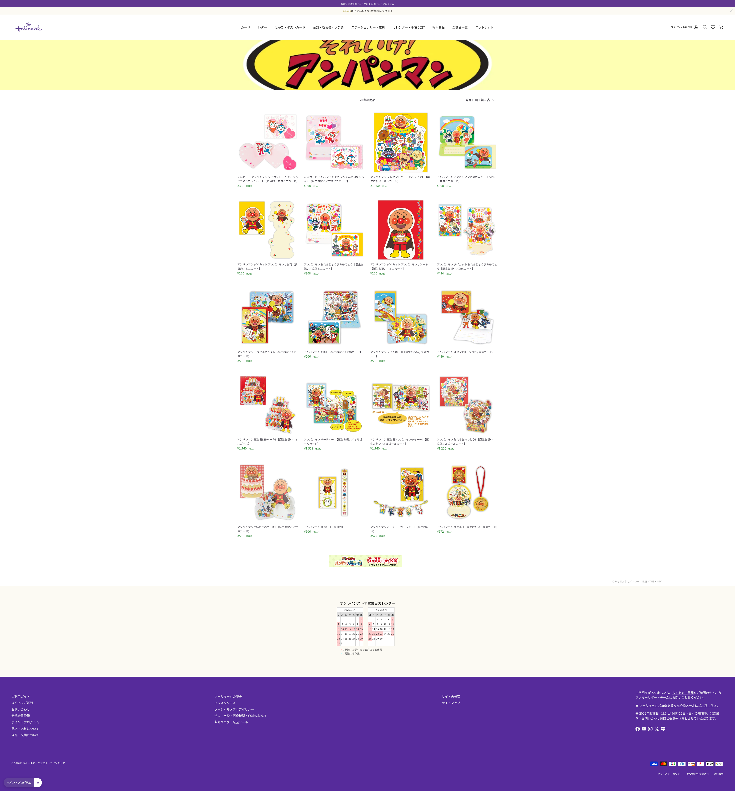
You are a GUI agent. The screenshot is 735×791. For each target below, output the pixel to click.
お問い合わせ (20, 709)
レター (262, 27)
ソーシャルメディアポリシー (234, 709)
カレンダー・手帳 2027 (409, 27)
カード (245, 27)
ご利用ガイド (20, 696)
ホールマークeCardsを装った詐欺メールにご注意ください (679, 705)
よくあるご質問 (22, 702)
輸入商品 (438, 27)
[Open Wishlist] (713, 27)
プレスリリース (225, 702)
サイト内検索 (451, 696)
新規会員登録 (20, 715)
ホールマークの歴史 (228, 696)
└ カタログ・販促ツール (231, 722)
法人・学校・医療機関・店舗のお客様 (240, 715)
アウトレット (484, 27)
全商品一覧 (460, 27)
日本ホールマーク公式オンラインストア (42, 763)
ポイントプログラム (383, 3)
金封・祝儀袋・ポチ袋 (328, 27)
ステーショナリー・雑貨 (368, 27)
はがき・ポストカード (290, 27)
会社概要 (719, 774)
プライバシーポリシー (669, 774)
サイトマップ (451, 702)
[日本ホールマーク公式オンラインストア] (28, 27)
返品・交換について (25, 735)
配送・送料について (25, 728)
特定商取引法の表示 (698, 774)
